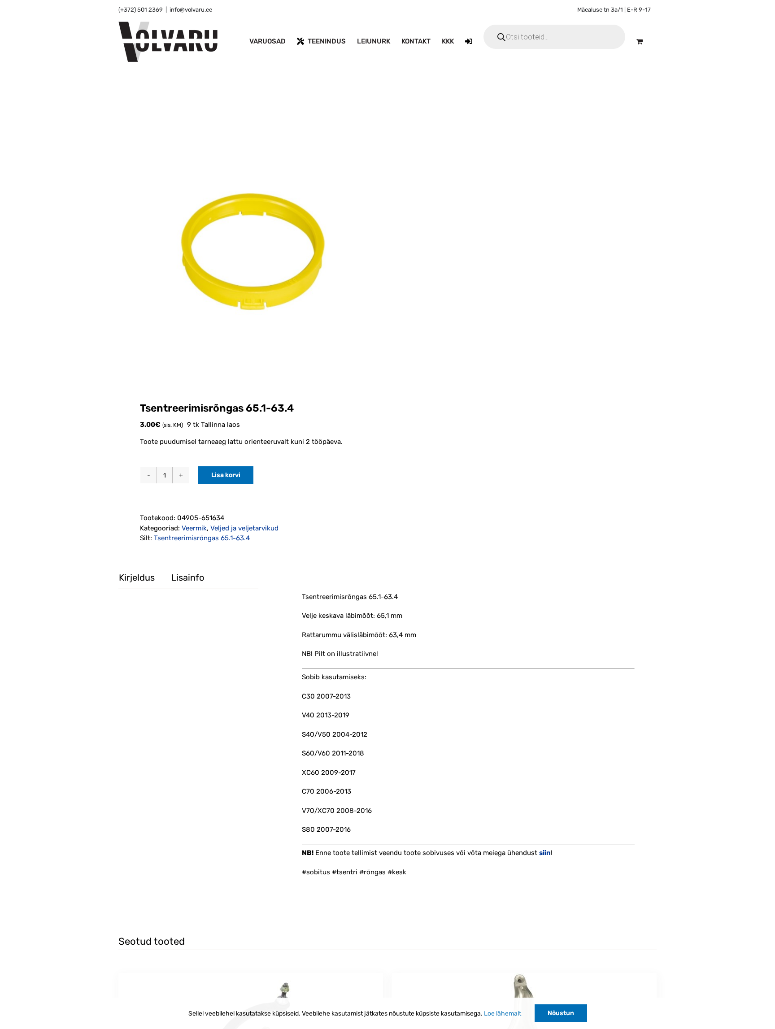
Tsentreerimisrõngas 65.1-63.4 (202, 538)
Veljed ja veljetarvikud (244, 528)
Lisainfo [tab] (187, 577)
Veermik (194, 528)
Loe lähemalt (502, 1013)
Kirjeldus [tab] (137, 577)
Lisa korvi (225, 475)
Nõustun (561, 1013)
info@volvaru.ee (191, 9)
